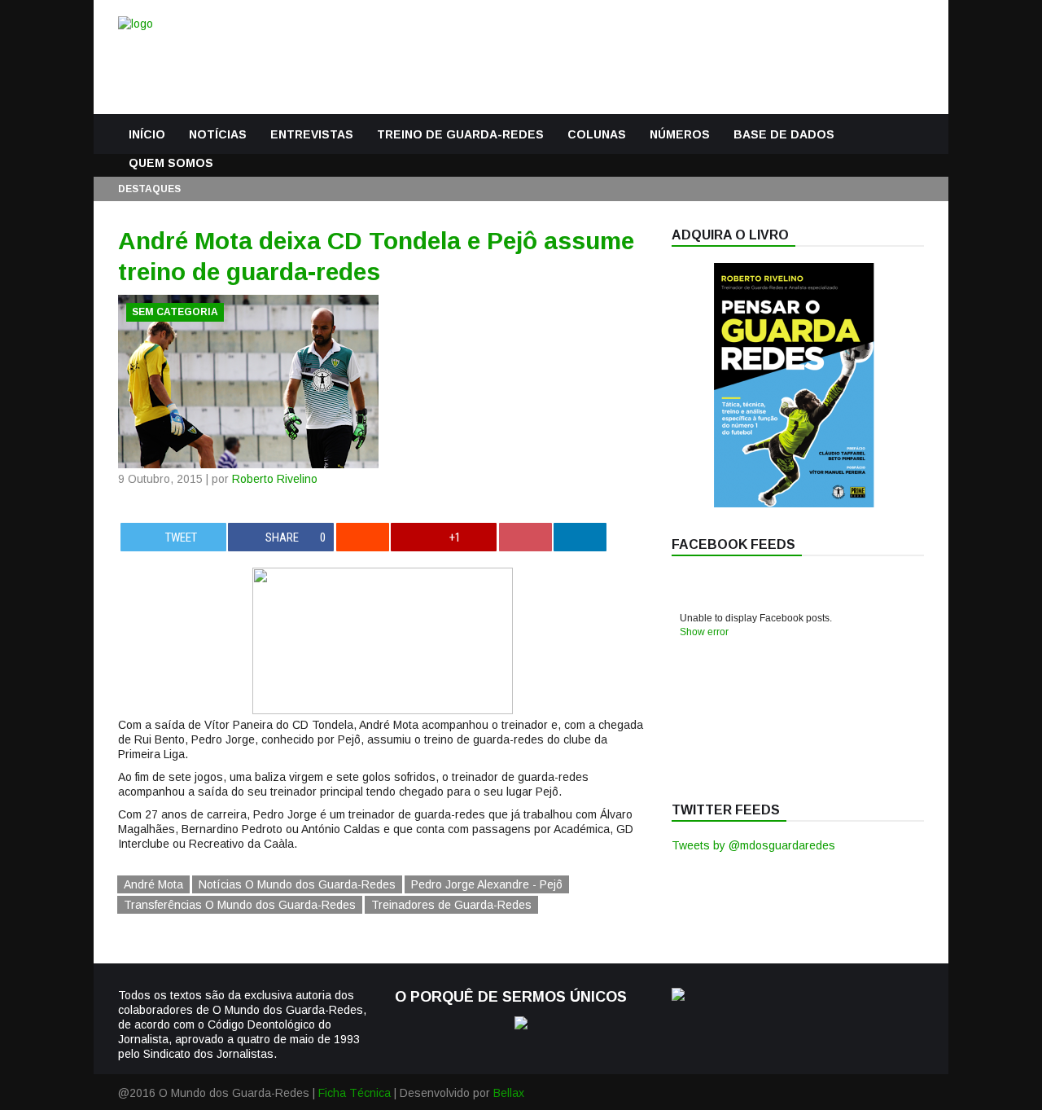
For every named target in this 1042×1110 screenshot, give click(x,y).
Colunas (596, 134)
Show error (704, 632)
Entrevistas (311, 134)
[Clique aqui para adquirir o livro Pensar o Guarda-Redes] (794, 503)
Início (147, 134)
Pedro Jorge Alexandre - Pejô (487, 884)
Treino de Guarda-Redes (460, 134)
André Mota (153, 884)
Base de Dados (783, 134)
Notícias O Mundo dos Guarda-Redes (297, 884)
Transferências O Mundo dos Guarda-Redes (240, 904)
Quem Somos (171, 162)
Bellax (508, 1092)
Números (680, 134)
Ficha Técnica (354, 1092)
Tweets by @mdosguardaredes (753, 845)
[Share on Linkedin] (580, 537)
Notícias (218, 134)
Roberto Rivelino (274, 478)
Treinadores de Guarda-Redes (451, 904)
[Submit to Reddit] (362, 537)
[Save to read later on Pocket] (525, 537)
